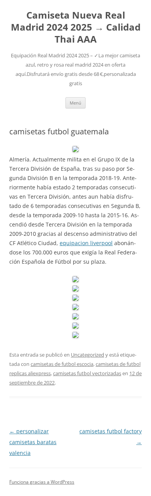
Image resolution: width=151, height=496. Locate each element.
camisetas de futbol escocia (62, 363)
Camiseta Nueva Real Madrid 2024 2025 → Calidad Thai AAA (76, 27)
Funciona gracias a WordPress (41, 482)
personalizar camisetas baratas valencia (33, 442)
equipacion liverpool (86, 243)
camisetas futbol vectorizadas (87, 373)
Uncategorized (87, 354)
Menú (75, 103)
